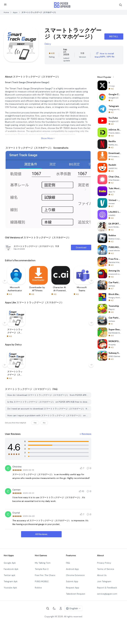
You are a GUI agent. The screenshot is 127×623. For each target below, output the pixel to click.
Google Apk (10, 562)
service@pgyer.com (107, 593)
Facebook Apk (11, 569)
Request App (72, 587)
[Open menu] (5, 4)
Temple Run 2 (41, 569)
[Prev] (11, 189)
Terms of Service (105, 569)
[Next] (85, 189)
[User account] (61, 608)
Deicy (48, 43)
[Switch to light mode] (54, 608)
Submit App (72, 581)
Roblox (38, 587)
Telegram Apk (11, 581)
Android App (72, 569)
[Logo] (62, 5)
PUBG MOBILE (42, 581)
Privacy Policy (104, 562)
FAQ (68, 562)
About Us (102, 575)
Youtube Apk (10, 587)
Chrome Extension (75, 575)
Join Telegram (104, 581)
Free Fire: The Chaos (45, 575)
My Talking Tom (42, 562)
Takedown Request (75, 593)
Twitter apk (9, 575)
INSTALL (113, 36)
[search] (120, 5)
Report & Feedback (107, 587)
